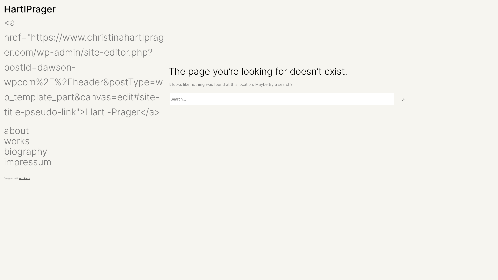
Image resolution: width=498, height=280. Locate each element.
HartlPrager (30, 9)
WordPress (24, 178)
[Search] (404, 99)
